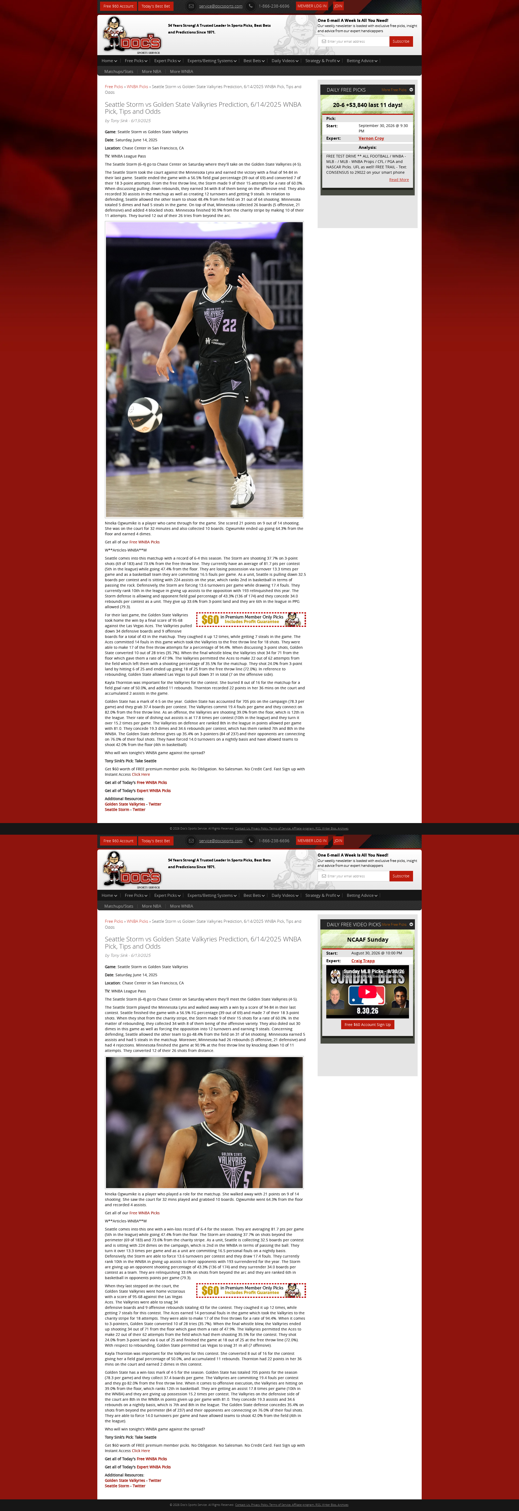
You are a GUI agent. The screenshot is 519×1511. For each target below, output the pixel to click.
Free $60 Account (119, 6)
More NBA (151, 71)
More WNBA (181, 71)
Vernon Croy (371, 138)
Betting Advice (360, 60)
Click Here (141, 774)
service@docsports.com (220, 6)
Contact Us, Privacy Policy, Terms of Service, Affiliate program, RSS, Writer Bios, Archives (291, 828)
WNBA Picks (137, 86)
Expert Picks (165, 60)
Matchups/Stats (118, 71)
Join (338, 5)
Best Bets (252, 60)
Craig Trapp (363, 961)
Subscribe (401, 41)
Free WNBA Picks (144, 541)
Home (108, 60)
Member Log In (312, 5)
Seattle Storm (117, 809)
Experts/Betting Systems (210, 60)
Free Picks (134, 60)
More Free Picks (394, 89)
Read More (399, 179)
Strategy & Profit (320, 60)
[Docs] (132, 33)
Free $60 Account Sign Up (368, 1024)
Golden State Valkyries (125, 804)
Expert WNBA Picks (154, 790)
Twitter (155, 804)
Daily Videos (283, 60)
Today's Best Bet (156, 6)
